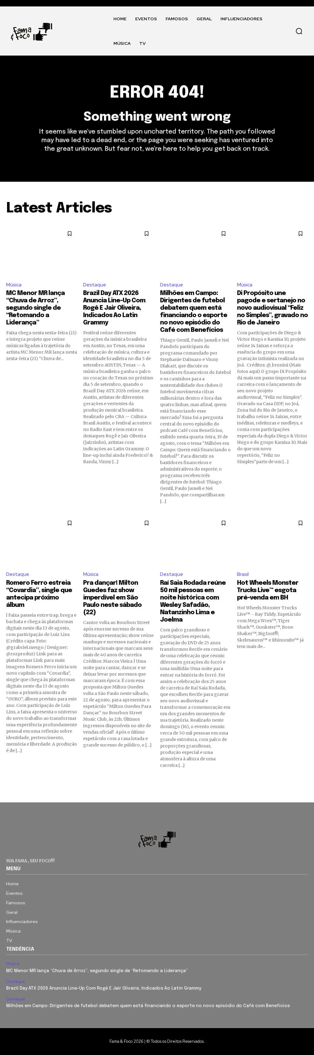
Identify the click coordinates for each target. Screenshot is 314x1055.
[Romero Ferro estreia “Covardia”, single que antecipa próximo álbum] (41, 540)
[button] (299, 31)
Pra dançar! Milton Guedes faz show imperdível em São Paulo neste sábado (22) (112, 598)
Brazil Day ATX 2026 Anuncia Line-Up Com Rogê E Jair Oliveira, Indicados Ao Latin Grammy (114, 308)
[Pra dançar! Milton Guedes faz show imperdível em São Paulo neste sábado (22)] (118, 540)
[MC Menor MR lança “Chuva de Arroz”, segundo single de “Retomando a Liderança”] (41, 251)
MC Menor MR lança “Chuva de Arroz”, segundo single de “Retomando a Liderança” (35, 308)
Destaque (94, 284)
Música (13, 284)
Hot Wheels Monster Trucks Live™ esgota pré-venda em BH (267, 590)
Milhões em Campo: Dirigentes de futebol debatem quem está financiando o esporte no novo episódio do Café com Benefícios (148, 1006)
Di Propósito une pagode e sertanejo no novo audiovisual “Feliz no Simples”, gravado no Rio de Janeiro (272, 308)
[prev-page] (10, 779)
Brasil (243, 574)
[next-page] (304, 779)
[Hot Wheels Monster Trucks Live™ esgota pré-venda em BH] (272, 540)
